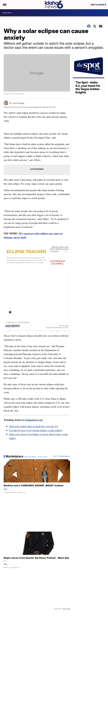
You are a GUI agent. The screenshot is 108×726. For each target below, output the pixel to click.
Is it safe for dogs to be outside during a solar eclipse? (35, 430)
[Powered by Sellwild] (66, 609)
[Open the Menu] (4, 4)
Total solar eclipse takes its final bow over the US (33, 426)
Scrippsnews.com (33, 420)
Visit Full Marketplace (61, 456)
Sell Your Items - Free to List (35, 457)
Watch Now (98, 4)
